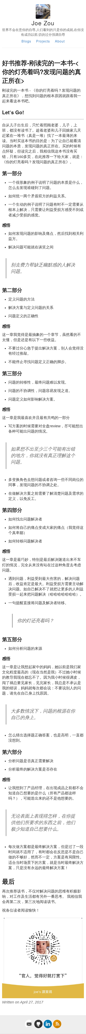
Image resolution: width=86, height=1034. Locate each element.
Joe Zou (43, 23)
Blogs (26, 41)
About (60, 41)
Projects (43, 41)
